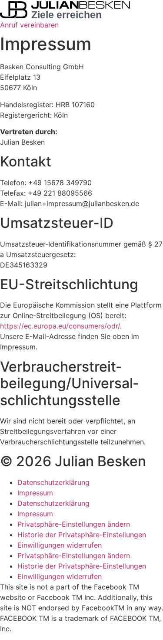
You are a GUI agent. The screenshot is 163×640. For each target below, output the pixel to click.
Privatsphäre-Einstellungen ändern (73, 524)
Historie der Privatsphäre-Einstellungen (81, 534)
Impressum (35, 492)
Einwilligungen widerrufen (59, 545)
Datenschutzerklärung (53, 482)
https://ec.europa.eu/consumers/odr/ (60, 326)
